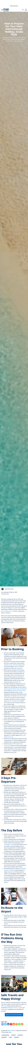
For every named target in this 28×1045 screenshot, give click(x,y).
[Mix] (16, 1024)
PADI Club (18, 682)
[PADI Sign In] (26, 10)
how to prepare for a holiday (9, 611)
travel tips (16, 1037)
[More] (22, 1024)
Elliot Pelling (11, 1030)
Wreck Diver (22, 690)
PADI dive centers (13, 1007)
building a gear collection (11, 665)
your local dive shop (14, 701)
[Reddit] (13, 1024)
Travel (10, 1037)
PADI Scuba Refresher (17, 675)
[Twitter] (5, 1024)
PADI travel (4, 1006)
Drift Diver (14, 690)
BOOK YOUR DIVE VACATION (14, 1014)
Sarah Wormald (9, 589)
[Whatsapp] (19, 1024)
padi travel (4, 1037)
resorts (20, 1007)
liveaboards (4, 1009)
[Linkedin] (8, 1024)
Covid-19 (13, 1035)
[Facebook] (2, 1024)
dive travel (20, 1035)
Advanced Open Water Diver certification (15, 689)
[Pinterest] (11, 1024)
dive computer (18, 668)
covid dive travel (5, 1035)
